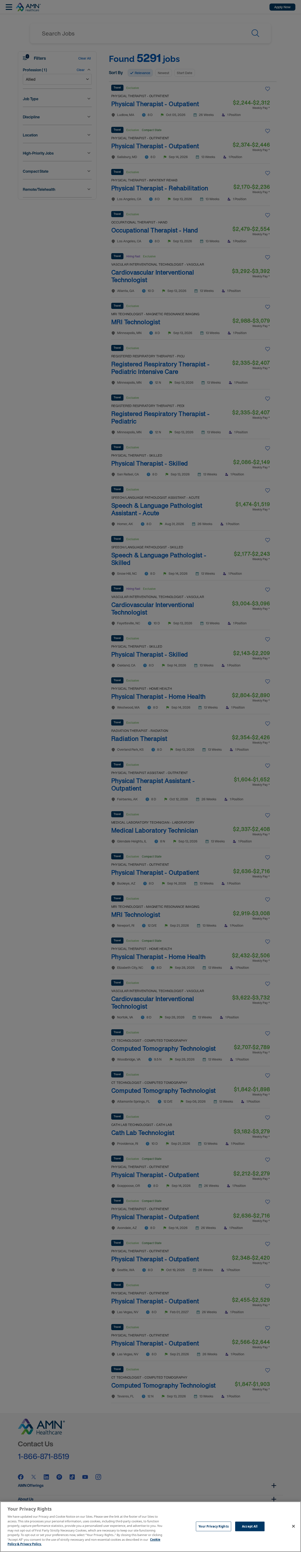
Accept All (249, 1526)
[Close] (293, 1526)
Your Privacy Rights (213, 1526)
